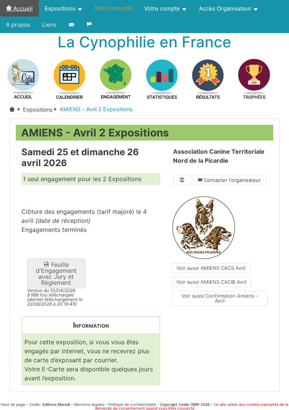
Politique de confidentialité (132, 404)
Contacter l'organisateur (231, 180)
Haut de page (13, 404)
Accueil (22, 8)
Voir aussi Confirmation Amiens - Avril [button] (219, 298)
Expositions (61, 8)
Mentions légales (89, 404)
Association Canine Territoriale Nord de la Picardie (219, 156)
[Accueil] (16, 109)
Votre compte (162, 8)
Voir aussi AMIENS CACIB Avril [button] (211, 282)
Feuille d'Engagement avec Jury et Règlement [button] (56, 273)
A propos (18, 24)
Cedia (34, 404)
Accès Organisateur (226, 8)
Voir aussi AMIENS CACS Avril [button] (210, 268)
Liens (49, 24)
